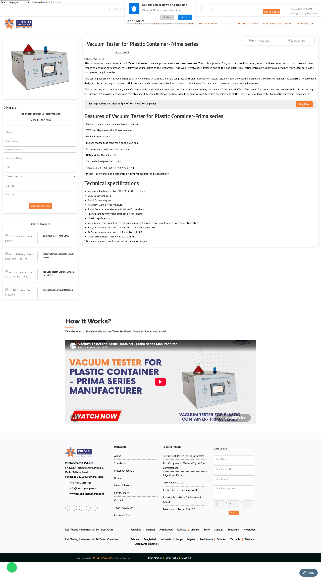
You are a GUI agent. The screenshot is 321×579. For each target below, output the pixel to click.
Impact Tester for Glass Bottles (181, 490)
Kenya (179, 539)
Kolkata (181, 529)
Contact (118, 500)
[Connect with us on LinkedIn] (88, 508)
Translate (55, 2)
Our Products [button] (304, 23)
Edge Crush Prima (172, 475)
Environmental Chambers (277, 23)
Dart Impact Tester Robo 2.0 (179, 509)
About (117, 456)
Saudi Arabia (206, 539)
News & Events (123, 485)
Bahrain (134, 539)
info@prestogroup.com (303, 13)
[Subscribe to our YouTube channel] (81, 508)
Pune (207, 529)
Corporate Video (123, 515)
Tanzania (235, 539)
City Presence (121, 492)
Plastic (226, 23)
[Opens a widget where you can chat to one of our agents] (308, 573)
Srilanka (221, 539)
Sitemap (186, 557)
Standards (119, 463)
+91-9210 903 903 (301, 8)
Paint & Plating (185, 23)
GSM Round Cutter (173, 482)
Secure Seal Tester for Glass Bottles (183, 456)
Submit (234, 512)
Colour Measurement (246, 23)
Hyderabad (249, 529)
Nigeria (191, 539)
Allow (185, 17)
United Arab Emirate (145, 543)
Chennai (195, 529)
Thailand (249, 539)
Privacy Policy (154, 557)
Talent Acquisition (124, 507)
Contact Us (139, 23)
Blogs (117, 478)
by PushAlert (137, 20)
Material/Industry (124, 470)
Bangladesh (149, 539)
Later (167, 17)
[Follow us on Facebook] (67, 508)
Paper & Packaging (161, 23)
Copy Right (172, 557)
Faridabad (135, 529)
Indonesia (166, 539)
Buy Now (304, 104)
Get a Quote (271, 11)
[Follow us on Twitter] (74, 508)
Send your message (40, 206)
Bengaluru (233, 529)
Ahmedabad (166, 529)
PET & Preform (208, 23)
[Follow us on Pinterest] (95, 508)
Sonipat (218, 529)
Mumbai (150, 529)
